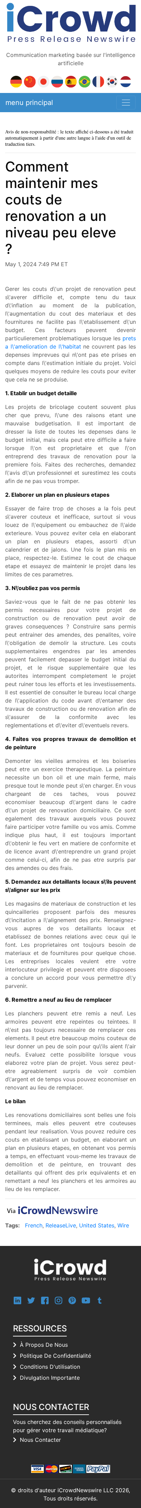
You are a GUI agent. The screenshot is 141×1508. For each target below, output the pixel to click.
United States (96, 1225)
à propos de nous (44, 1344)
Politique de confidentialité (55, 1355)
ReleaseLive (61, 1225)
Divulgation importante (50, 1377)
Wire (123, 1225)
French (33, 1225)
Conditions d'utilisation (50, 1366)
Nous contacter (40, 1439)
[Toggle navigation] (126, 102)
